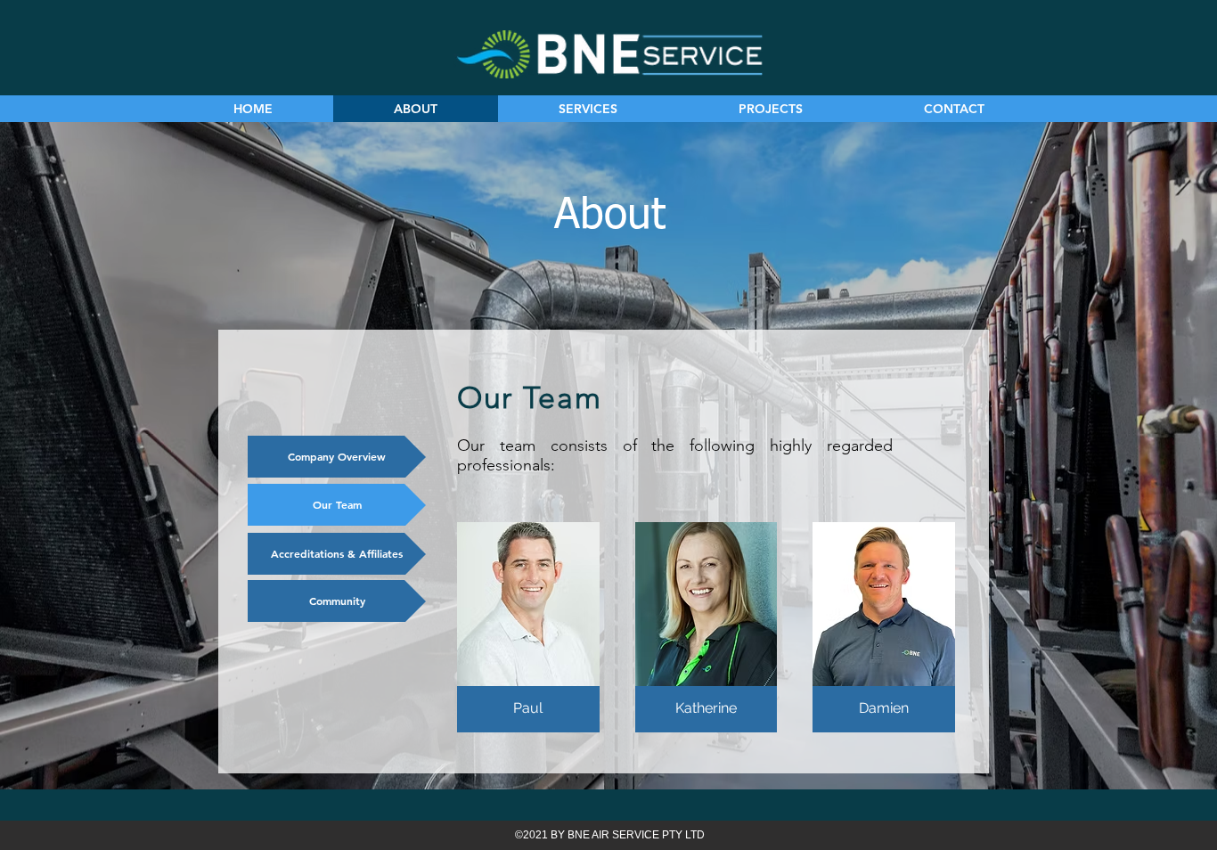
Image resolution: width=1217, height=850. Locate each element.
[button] (528, 627)
